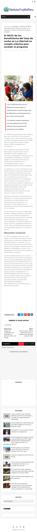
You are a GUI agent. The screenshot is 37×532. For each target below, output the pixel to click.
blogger (21, 343)
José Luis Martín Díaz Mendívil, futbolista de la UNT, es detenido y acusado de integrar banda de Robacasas (22, 416)
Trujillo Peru (7, 26)
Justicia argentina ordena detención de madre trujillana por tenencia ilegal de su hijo (22, 424)
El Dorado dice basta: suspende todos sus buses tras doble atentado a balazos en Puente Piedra (22, 471)
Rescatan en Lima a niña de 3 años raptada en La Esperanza (22, 431)
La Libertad (22, 26)
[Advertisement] (18, 64)
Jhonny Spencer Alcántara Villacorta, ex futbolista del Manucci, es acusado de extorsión (22, 463)
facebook (32, 343)
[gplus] (17, 527)
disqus (26, 343)
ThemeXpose (21, 529)
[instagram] (13, 527)
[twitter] (34, 2)
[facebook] (32, 2)
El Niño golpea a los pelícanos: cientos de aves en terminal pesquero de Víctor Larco (20, 449)
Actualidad (15, 26)
